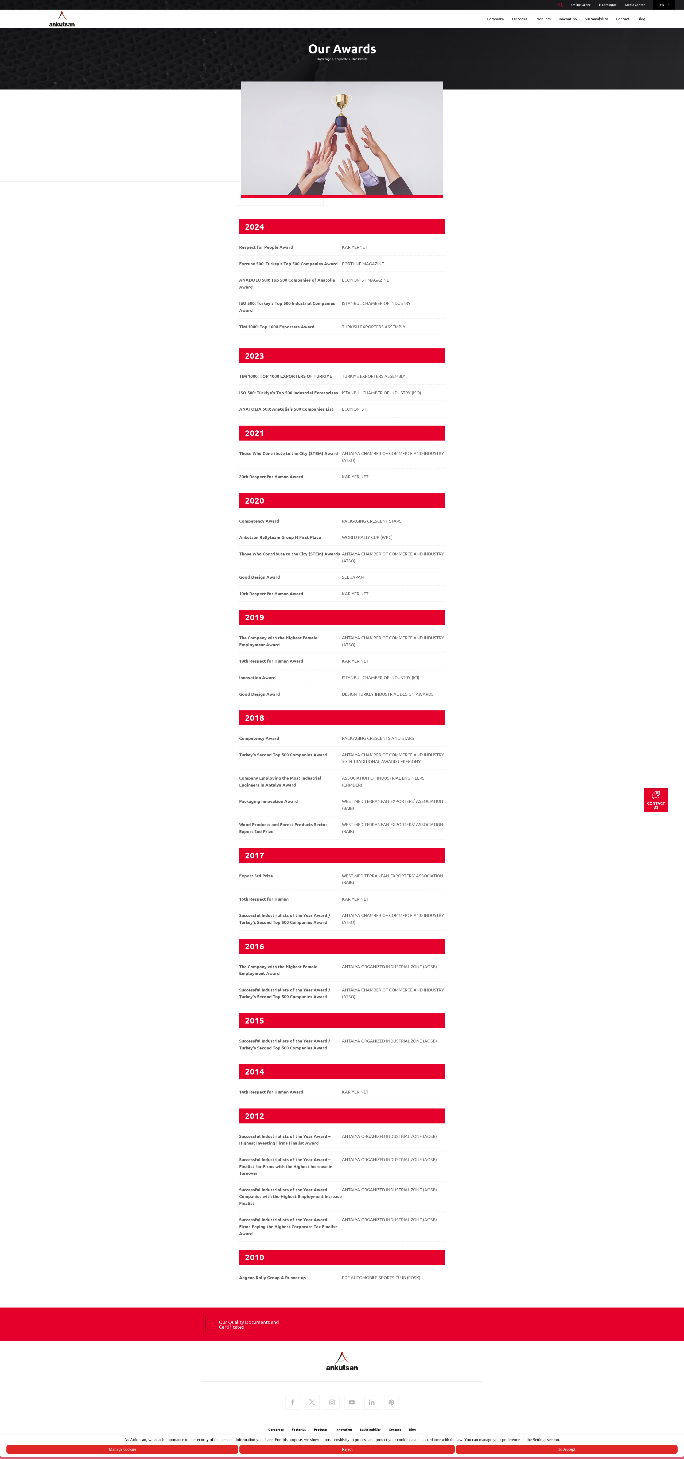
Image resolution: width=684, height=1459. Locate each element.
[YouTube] (352, 1403)
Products (321, 1429)
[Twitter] (312, 1403)
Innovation (344, 1429)
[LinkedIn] (372, 1403)
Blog (412, 1429)
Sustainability (370, 1429)
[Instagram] (332, 1403)
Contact (395, 1429)
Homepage (324, 59)
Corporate (341, 59)
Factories (299, 1429)
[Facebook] (292, 1403)
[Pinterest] (391, 1403)
